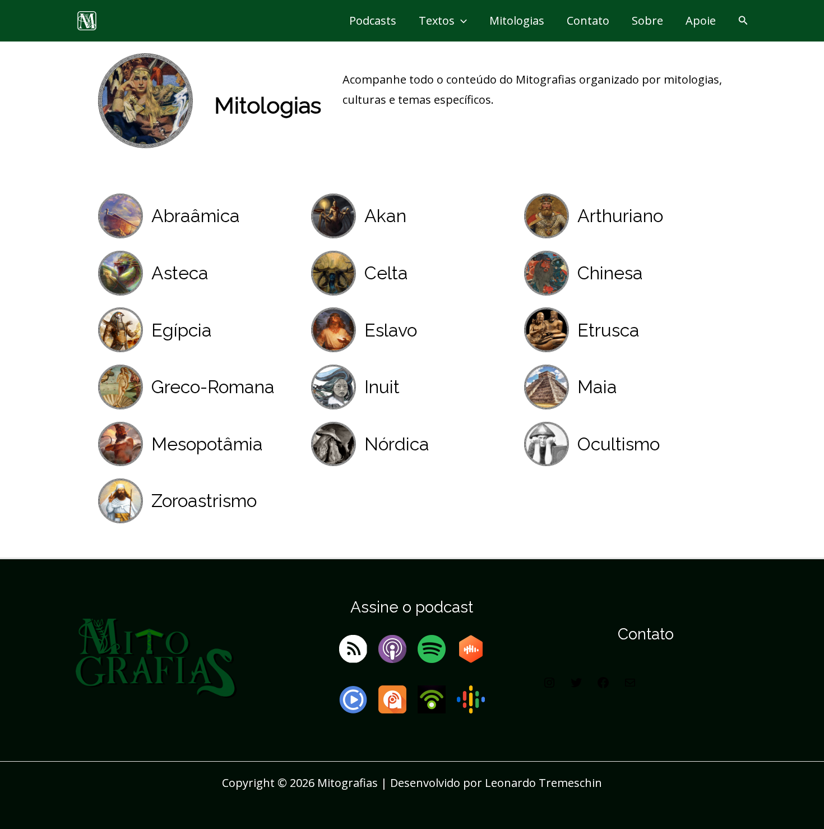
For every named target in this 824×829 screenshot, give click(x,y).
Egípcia (181, 330)
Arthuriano (620, 215)
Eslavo (390, 330)
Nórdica (396, 444)
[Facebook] (603, 685)
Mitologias (516, 20)
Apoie (701, 20)
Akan (385, 215)
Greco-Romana (213, 386)
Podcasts (372, 20)
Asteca (180, 272)
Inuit (382, 386)
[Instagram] (549, 685)
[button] (461, 21)
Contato (588, 20)
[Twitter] (576, 685)
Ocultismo (618, 444)
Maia (597, 386)
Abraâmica (195, 215)
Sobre (647, 20)
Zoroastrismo (204, 500)
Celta (386, 272)
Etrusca (608, 330)
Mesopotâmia (207, 444)
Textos (437, 20)
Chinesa (610, 272)
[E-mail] (630, 685)
